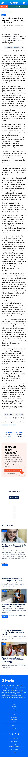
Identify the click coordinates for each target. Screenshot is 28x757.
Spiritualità (14, 708)
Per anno (14, 728)
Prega (17, 6)
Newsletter (14, 717)
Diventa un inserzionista (14, 746)
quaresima (5, 565)
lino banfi (5, 616)
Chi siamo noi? (14, 741)
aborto (4, 531)
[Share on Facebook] (13, 50)
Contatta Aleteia (14, 749)
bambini (5, 590)
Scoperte (14, 711)
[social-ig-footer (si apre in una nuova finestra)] (18, 734)
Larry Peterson (18, 25)
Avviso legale (14, 744)
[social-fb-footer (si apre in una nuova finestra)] (12, 734)
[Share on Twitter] (18, 50)
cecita (4, 644)
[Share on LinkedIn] (16, 50)
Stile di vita (3, 11)
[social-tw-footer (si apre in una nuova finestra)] (15, 734)
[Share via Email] (21, 50)
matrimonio (13, 425)
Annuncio (14, 721)
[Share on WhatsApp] (24, 50)
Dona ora (3, 6)
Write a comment (14, 497)
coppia (9, 11)
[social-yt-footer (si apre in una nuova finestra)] (9, 734)
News (14, 704)
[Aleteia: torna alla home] (14, 2)
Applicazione (14, 719)
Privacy (14, 752)
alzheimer (4, 425)
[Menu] (4, 3)
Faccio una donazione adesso (12, 470)
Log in (18, 491)
